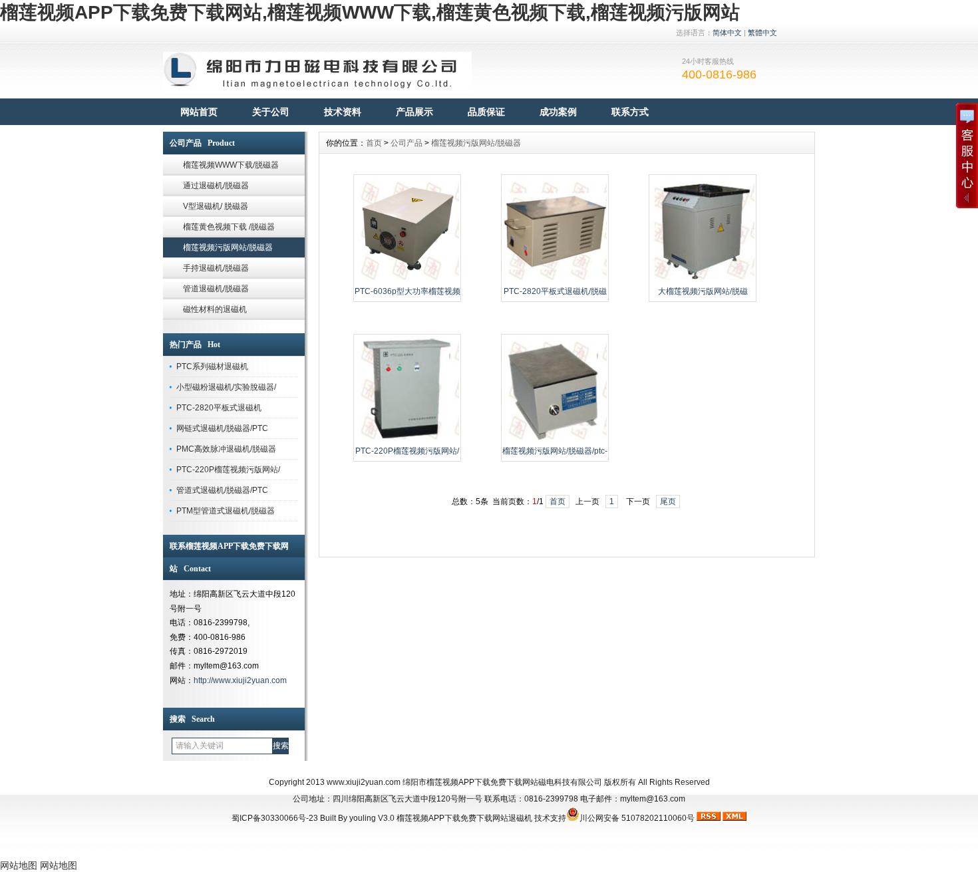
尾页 (668, 501)
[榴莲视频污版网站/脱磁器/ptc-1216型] (555, 438)
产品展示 (414, 111)
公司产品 (406, 143)
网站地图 (18, 865)
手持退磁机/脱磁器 (216, 268)
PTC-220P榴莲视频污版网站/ (228, 469)
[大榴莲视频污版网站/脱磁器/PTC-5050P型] (702, 278)
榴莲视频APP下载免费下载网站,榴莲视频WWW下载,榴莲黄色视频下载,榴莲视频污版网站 (370, 12)
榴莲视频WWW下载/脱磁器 (231, 165)
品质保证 (486, 111)
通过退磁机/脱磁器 (216, 185)
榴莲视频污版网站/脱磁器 (228, 247)
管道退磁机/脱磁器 (216, 288)
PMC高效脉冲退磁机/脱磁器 (226, 449)
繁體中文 (762, 33)
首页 (374, 143)
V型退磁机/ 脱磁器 (215, 206)
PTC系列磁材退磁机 (212, 366)
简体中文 (727, 33)
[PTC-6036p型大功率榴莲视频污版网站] (407, 278)
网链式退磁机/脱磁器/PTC (222, 428)
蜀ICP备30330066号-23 (275, 818)
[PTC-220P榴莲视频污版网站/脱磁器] (407, 438)
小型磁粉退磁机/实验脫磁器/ (226, 387)
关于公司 (270, 111)
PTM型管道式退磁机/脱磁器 (225, 510)
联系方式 (630, 111)
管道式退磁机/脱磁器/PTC (222, 490)
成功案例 (558, 111)
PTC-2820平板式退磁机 (218, 407)
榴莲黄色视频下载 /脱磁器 (229, 226)
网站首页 (199, 111)
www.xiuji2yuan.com (364, 782)
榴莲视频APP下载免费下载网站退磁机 (464, 818)
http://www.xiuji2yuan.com (240, 680)
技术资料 (342, 111)
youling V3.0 (372, 818)
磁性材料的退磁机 (215, 309)
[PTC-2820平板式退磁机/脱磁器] (555, 278)
